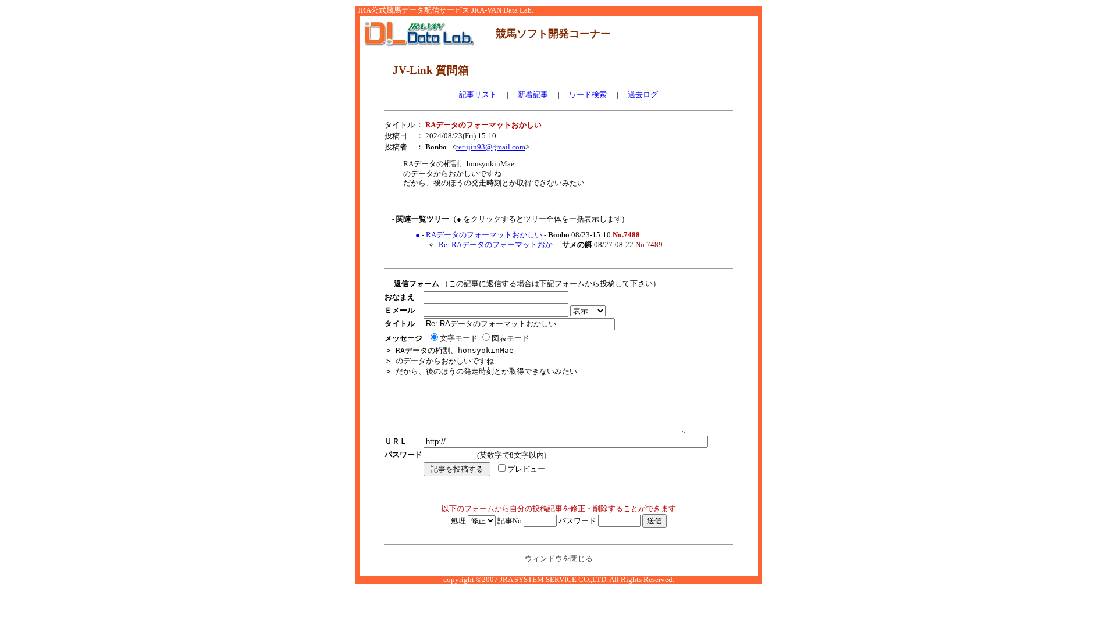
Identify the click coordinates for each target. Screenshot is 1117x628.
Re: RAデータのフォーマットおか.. (497, 244)
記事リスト (478, 94)
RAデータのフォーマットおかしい (484, 234)
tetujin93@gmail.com (490, 146)
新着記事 (533, 94)
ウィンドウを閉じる (559, 558)
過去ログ (643, 94)
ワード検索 (588, 94)
